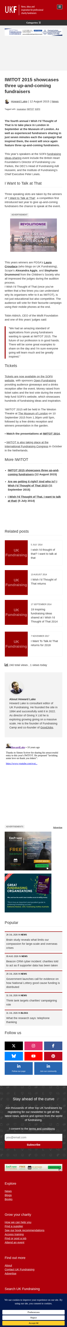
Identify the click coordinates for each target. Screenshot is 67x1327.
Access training (14, 1234)
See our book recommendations (24, 1230)
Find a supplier (14, 1226)
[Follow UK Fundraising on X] (14, 1046)
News (55, 101)
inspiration (21, 109)
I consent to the (32, 1128)
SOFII (37, 109)
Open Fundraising (45, 380)
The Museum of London (33, 413)
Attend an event (14, 1242)
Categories (32, 22)
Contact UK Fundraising (19, 1269)
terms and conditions (42, 1128)
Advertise (57, 827)
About (8, 1265)
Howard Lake (19, 101)
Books (8, 1199)
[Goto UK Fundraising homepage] (33, 10)
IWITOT (30, 109)
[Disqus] (33, 781)
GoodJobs (46, 727)
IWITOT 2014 (51, 433)
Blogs (8, 1195)
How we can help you (18, 1222)
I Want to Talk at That (21, 198)
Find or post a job (15, 1238)
